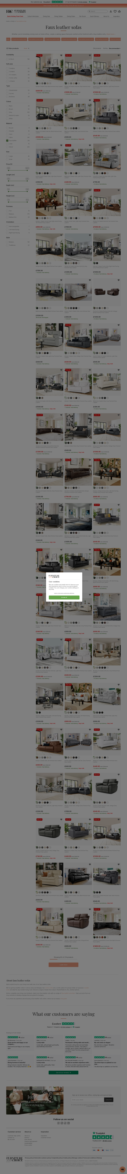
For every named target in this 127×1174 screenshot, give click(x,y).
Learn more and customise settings (64, 593)
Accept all (64, 597)
